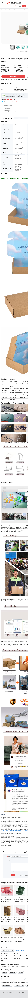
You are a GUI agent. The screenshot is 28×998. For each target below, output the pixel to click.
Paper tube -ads (4, 953)
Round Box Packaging (7, 985)
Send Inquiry (13, 76)
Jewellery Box (12, 972)
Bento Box (4, 972)
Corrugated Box (4, 955)
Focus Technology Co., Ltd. (17, 992)
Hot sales (16, 953)
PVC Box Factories (6, 979)
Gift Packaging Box (18, 955)
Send (13, 875)
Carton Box (20, 972)
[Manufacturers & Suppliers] (14, 2)
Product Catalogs (20, 950)
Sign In (3, 111)
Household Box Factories (18, 979)
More (2, 988)
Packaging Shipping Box (7, 982)
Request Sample (24, 79)
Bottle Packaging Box (19, 985)
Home (2, 9)
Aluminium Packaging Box (21, 982)
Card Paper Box (17, 958)
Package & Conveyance (18, 9)
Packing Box (4, 958)
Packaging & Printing (9, 9)
